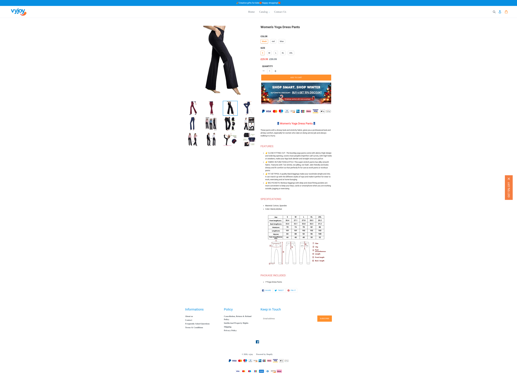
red (273, 41)
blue (282, 41)
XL (283, 53)
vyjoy (251, 354)
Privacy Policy (230, 330)
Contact (188, 320)
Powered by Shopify (264, 354)
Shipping (227, 327)
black (264, 41)
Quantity (267, 66)
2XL (291, 53)
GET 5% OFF (509, 189)
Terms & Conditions (194, 327)
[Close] (509, 179)
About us (189, 316)
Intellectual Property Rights (236, 323)
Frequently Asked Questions (197, 324)
